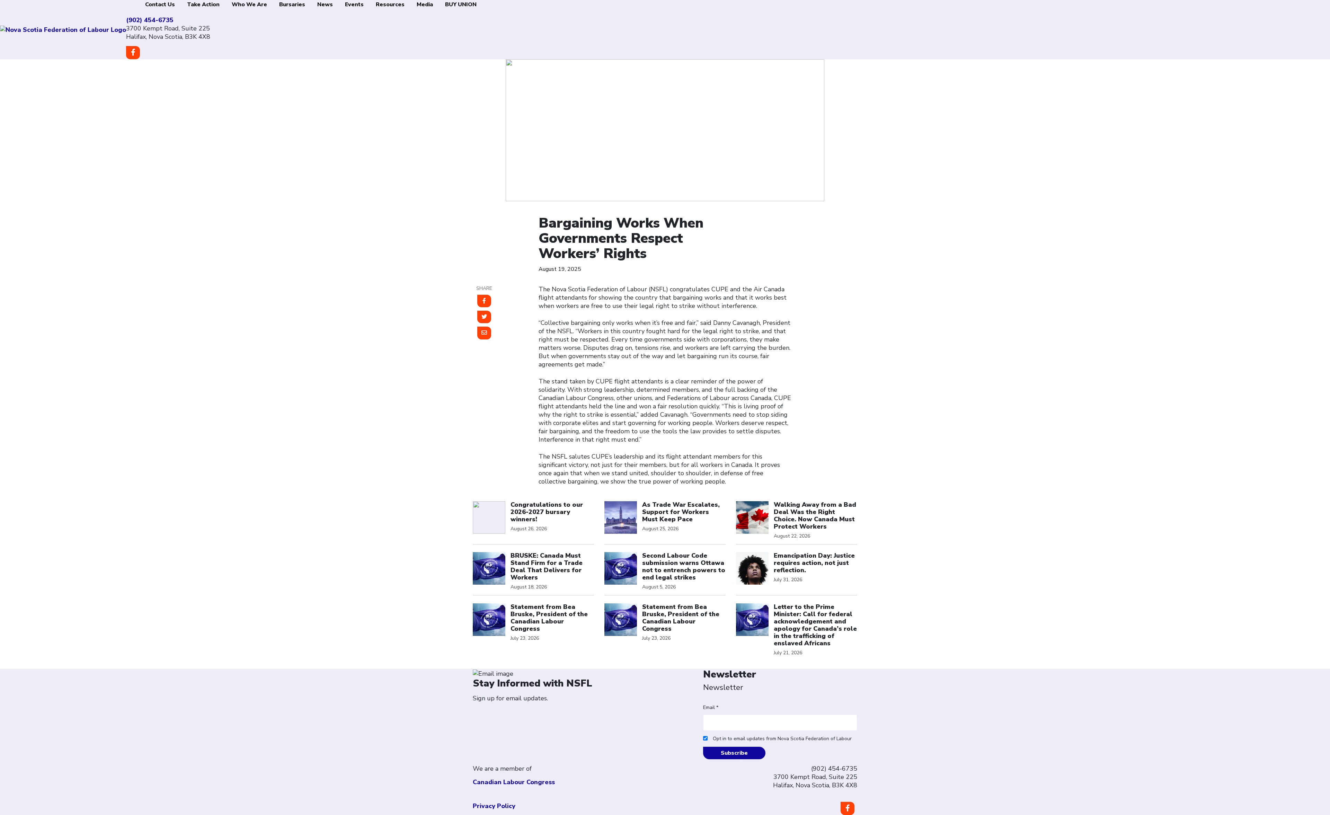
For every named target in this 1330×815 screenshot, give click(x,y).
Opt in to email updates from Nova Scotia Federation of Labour (782, 739)
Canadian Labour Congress (514, 782)
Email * (710, 707)
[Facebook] (847, 808)
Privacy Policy (494, 806)
